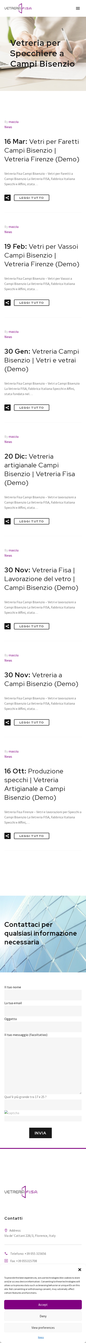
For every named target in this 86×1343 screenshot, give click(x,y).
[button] (80, 1270)
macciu (14, 122)
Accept (43, 1305)
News (41, 1337)
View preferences (43, 1328)
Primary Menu (78, 8)
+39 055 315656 (35, 1253)
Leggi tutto (31, 198)
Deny (43, 1316)
